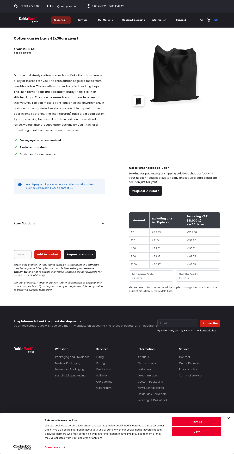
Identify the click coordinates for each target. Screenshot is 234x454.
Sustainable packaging (70, 375)
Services (82, 19)
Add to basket (47, 254)
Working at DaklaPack (153, 400)
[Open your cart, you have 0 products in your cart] (209, 20)
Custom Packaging (133, 19)
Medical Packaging (67, 363)
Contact (181, 19)
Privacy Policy (208, 330)
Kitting (100, 363)
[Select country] (217, 20)
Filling (100, 357)
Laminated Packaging (69, 369)
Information (159, 19)
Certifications (147, 363)
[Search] (202, 20)
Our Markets (105, 19)
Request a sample (79, 254)
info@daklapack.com (65, 6)
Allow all (197, 421)
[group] (138, 101)
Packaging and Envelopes (72, 357)
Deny (197, 431)
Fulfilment (103, 375)
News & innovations (151, 388)
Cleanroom (104, 388)
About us (144, 357)
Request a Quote (145, 191)
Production (103, 369)
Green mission (147, 375)
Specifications (24, 223)
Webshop (59, 19)
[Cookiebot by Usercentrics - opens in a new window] (22, 447)
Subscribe (210, 323)
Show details (52, 447)
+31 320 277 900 (29, 6)
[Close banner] (228, 418)
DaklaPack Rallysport (152, 394)
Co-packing (104, 382)
